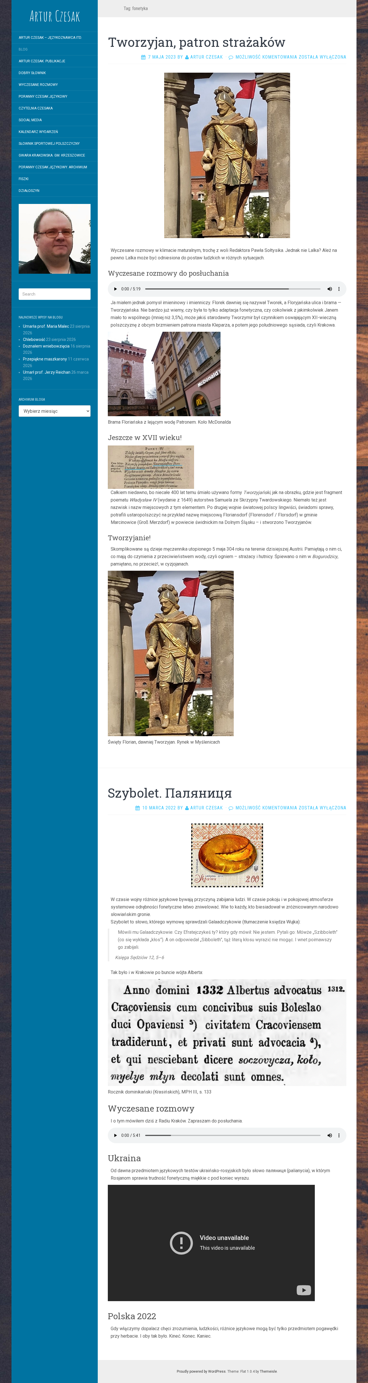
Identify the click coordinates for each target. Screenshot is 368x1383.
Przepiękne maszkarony (45, 359)
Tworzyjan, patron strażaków (196, 42)
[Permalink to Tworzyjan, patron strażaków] (227, 155)
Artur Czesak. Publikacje (42, 61)
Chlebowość (34, 339)
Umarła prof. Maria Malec (46, 326)
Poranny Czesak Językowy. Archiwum (53, 167)
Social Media (30, 120)
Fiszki (23, 179)
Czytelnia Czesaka (36, 108)
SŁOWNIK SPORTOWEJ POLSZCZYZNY (49, 144)
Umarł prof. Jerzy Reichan (46, 372)
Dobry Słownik (32, 73)
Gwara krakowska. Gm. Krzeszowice (52, 155)
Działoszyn (29, 191)
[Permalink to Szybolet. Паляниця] (227, 855)
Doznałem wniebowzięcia (46, 346)
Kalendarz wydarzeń (38, 132)
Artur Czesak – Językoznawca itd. (50, 38)
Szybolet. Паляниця (170, 792)
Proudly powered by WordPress (201, 1372)
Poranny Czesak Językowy (43, 96)
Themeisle (268, 1372)
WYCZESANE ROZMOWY (38, 85)
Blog (23, 49)
